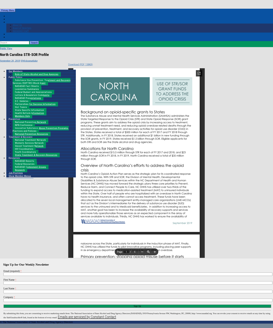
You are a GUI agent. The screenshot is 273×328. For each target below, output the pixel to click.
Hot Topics (21, 107)
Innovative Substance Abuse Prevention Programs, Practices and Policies (41, 129)
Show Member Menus (20, 176)
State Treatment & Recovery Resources (36, 155)
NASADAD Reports (24, 161)
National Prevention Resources (31, 134)
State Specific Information (29, 110)
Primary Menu (7, 10)
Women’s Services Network (29, 143)
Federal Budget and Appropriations (33, 92)
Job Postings (16, 173)
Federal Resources (25, 164)
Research (20, 170)
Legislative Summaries (27, 89)
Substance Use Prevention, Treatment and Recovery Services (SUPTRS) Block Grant (41, 82)
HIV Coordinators (24, 149)
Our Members (16, 71)
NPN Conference (24, 125)
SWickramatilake (29, 60)
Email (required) (12, 271)
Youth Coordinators (25, 152)
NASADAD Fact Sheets (27, 86)
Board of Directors (22, 28)
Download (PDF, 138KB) (80, 64)
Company (9, 297)
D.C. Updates (21, 101)
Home (9, 19)
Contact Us (12, 34)
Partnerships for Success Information (35, 104)
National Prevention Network (30, 122)
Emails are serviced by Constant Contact (87, 317)
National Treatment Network (30, 140)
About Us (10, 22)
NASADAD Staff (21, 31)
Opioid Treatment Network (29, 146)
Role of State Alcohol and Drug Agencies (36, 74)
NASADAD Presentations (28, 98)
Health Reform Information (29, 113)
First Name (9, 279)
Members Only (22, 116)
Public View (6, 48)
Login (9, 16)
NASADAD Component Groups (30, 167)
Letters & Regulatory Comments (32, 95)
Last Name (9, 288)
